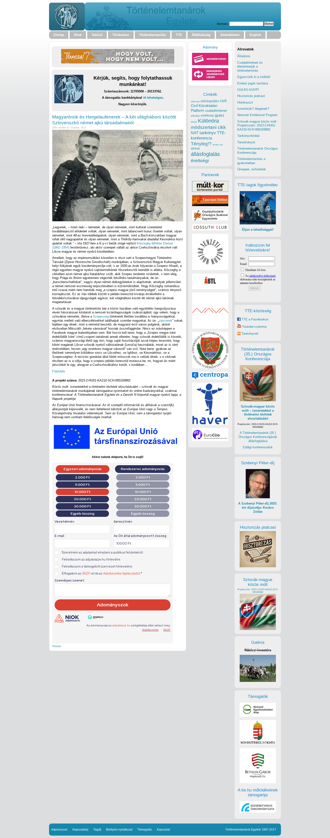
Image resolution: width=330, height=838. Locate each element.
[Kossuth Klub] (210, 229)
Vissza (56, 646)
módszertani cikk (208, 127)
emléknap (207, 115)
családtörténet (216, 110)
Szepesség (101, 316)
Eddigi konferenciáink (258, 447)
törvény (216, 145)
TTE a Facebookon (254, 319)
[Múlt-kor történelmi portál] (210, 191)
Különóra (208, 121)
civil (223, 100)
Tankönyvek (250, 333)
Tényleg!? (201, 143)
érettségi (200, 160)
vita (221, 144)
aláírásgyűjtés (210, 101)
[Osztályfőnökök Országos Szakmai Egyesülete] (210, 219)
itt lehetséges (153, 97)
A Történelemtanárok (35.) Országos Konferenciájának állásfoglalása (257, 437)
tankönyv (208, 133)
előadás (195, 115)
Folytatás (58, 371)
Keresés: (223, 23)
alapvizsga (195, 101)
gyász (219, 115)
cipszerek (165, 320)
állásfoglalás (205, 154)
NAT (195, 133)
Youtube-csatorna (253, 326)
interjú (194, 122)
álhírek (195, 148)
